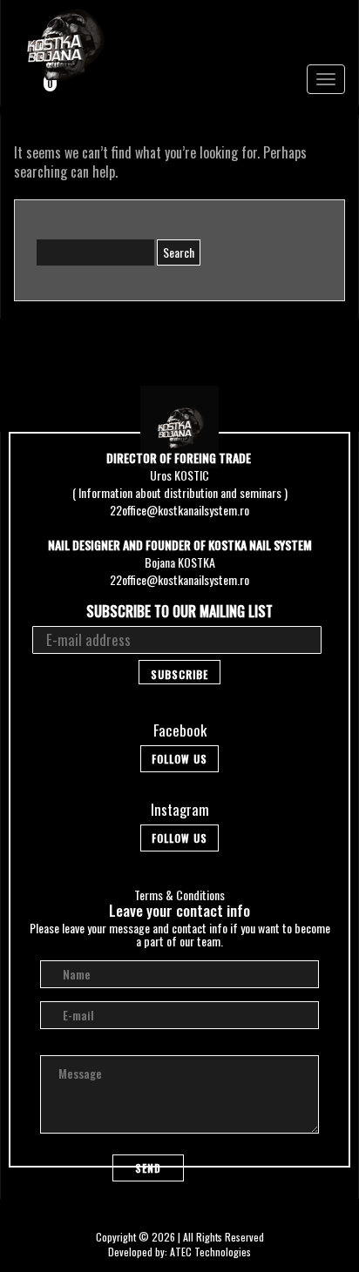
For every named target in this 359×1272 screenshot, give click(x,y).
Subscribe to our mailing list (179, 612)
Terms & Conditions (179, 894)
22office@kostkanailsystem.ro (179, 510)
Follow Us (179, 758)
